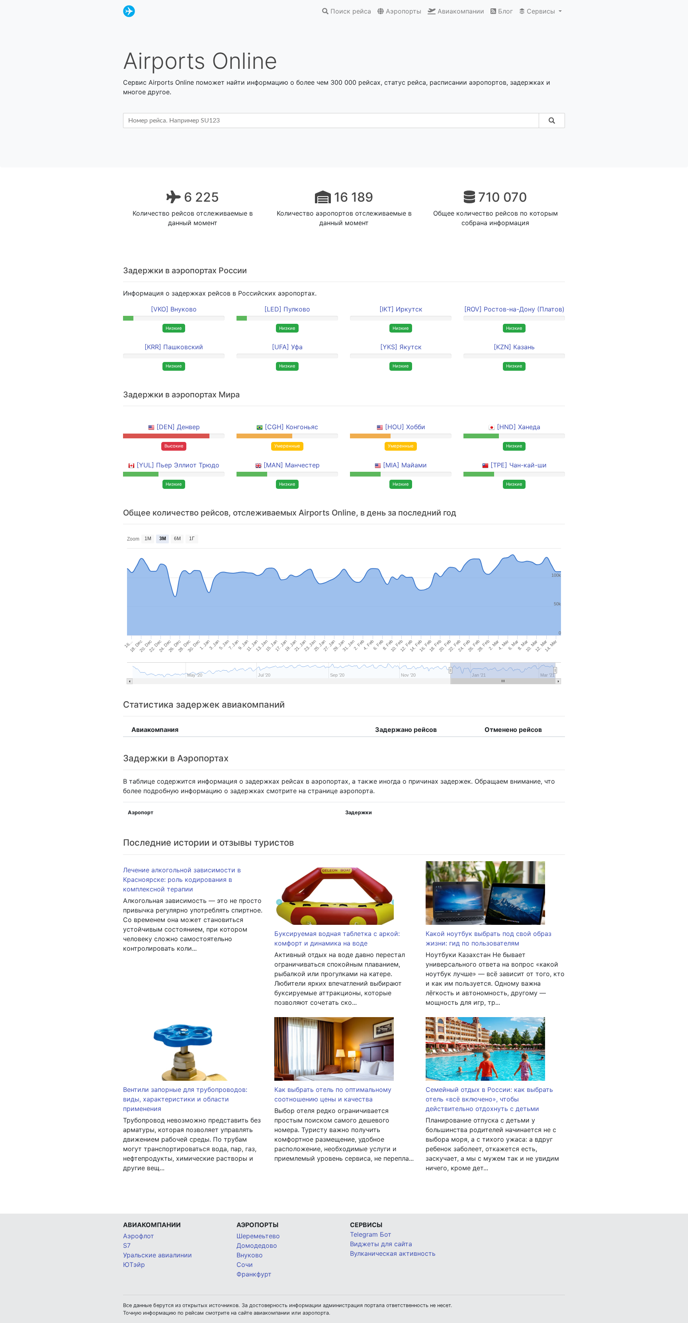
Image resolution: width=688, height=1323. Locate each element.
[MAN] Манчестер (292, 465)
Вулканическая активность (393, 1253)
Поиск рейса (349, 11)
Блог (504, 11)
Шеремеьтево (258, 1236)
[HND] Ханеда (518, 427)
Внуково (249, 1255)
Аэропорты (402, 11)
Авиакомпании (460, 11)
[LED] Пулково (287, 309)
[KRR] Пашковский (174, 347)
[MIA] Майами (405, 465)
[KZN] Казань (514, 347)
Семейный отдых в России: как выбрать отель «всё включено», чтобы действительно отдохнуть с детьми (489, 1099)
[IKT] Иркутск (400, 309)
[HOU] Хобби (405, 427)
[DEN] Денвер (178, 427)
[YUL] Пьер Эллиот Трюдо (178, 465)
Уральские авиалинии (157, 1255)
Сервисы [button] (541, 11)
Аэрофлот (138, 1236)
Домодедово (256, 1245)
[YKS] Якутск (401, 347)
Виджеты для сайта (381, 1244)
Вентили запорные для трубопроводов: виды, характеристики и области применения (185, 1099)
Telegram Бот (370, 1234)
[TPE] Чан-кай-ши (519, 465)
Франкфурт (254, 1274)
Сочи (244, 1265)
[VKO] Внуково (174, 309)
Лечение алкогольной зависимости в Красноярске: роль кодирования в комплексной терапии (182, 879)
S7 (127, 1245)
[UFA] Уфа (287, 347)
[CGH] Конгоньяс (291, 427)
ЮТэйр (134, 1265)
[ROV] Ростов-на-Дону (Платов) (514, 309)
